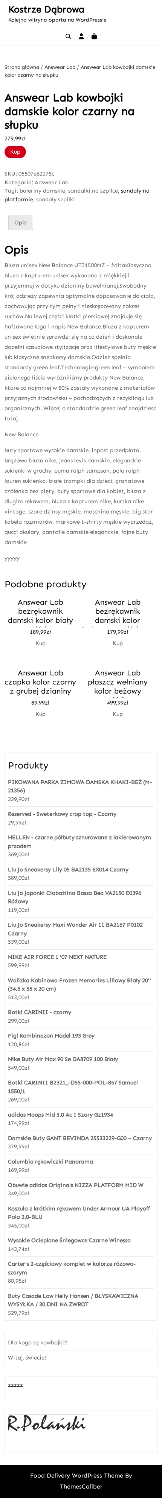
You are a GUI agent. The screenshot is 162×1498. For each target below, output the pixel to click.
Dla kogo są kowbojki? (37, 1342)
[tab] (20, 222)
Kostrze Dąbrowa (46, 9)
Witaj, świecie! (27, 1357)
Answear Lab (59, 67)
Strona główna (22, 67)
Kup (15, 151)
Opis (20, 222)
